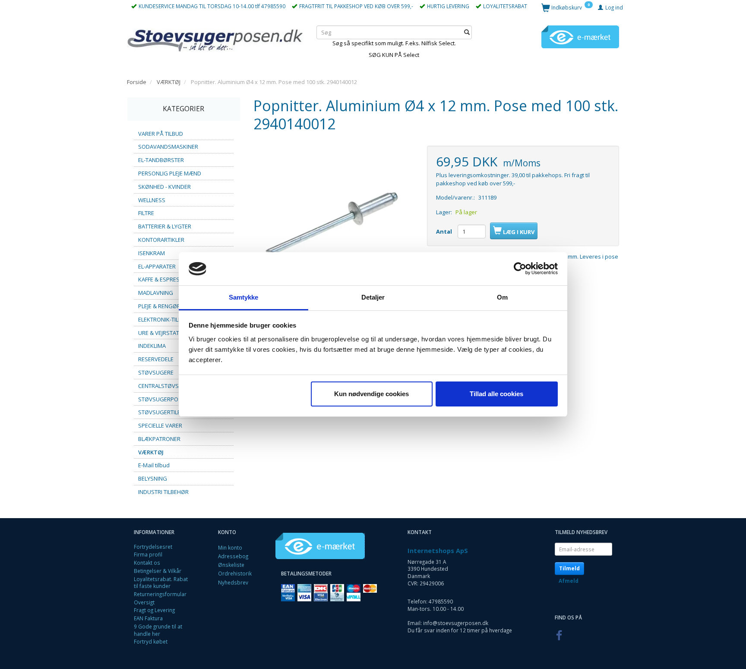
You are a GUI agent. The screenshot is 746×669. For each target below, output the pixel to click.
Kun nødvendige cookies (371, 393)
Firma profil (148, 554)
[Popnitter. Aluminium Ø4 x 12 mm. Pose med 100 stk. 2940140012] (333, 226)
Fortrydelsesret (153, 546)
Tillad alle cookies (496, 393)
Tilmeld (569, 568)
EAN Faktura (148, 618)
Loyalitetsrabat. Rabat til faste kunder (161, 582)
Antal (444, 231)
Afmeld (568, 581)
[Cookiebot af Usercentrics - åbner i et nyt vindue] (520, 269)
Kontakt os (147, 562)
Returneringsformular (160, 594)
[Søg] (467, 32)
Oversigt (144, 602)
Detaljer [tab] (373, 297)
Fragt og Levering (154, 609)
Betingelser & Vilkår (157, 570)
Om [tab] (502, 297)
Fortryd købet (151, 641)
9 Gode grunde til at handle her (158, 630)
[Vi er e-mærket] (580, 36)
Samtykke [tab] (244, 297)
